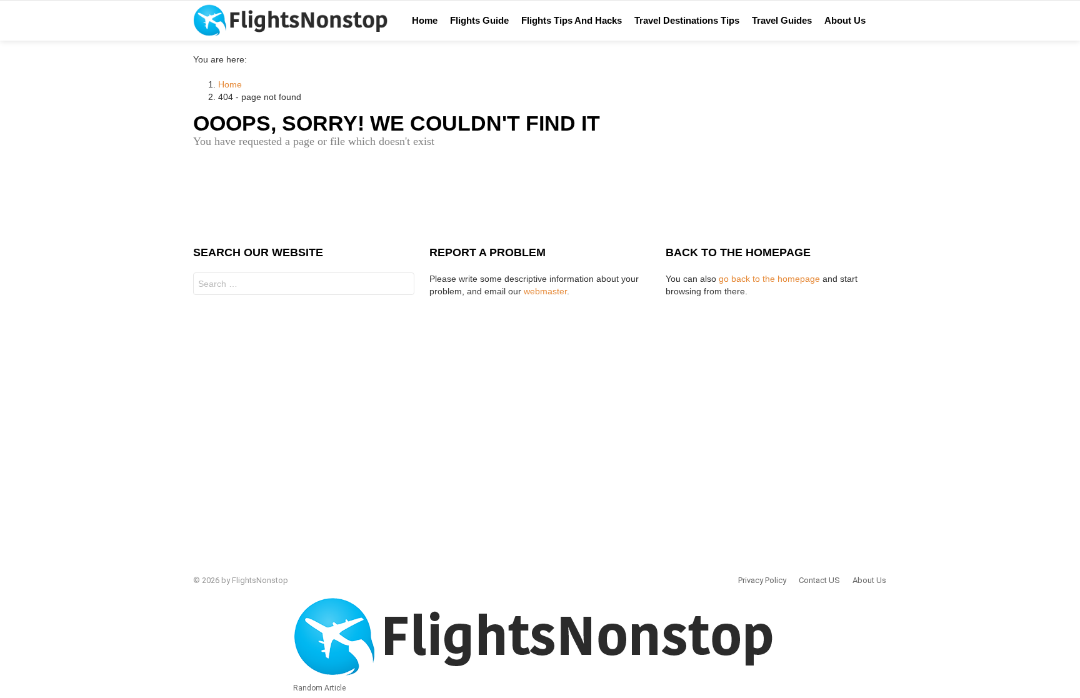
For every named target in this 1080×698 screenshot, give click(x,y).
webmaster (545, 291)
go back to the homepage (769, 279)
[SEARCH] (898, 20)
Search (401, 285)
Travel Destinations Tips (686, 20)
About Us (845, 20)
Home (425, 20)
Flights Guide (479, 20)
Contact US (819, 580)
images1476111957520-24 (928, 20)
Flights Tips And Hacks (571, 20)
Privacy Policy (762, 580)
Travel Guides (782, 20)
